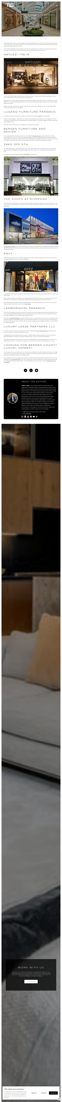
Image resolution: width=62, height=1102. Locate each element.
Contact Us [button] (31, 981)
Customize (43, 1093)
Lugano (39, 116)
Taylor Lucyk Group (15, 359)
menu (53, 5)
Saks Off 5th (26, 154)
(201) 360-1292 (27, 413)
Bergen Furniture (36, 135)
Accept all (53, 1093)
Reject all (34, 1093)
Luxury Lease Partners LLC (42, 330)
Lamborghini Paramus (14, 318)
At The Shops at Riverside (9, 246)
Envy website (28, 304)
